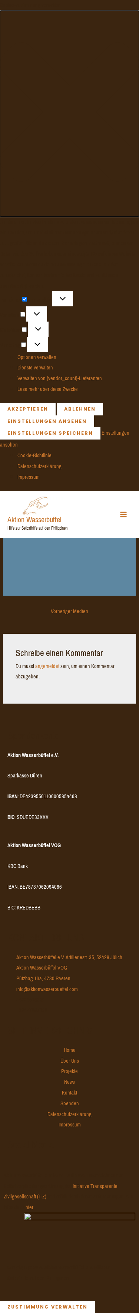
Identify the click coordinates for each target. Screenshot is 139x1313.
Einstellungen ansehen (47, 421)
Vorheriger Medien (69, 611)
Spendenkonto (33, 735)
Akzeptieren (27, 409)
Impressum (28, 477)
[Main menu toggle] (124, 514)
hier (29, 1207)
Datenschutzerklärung (39, 466)
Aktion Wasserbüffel (34, 520)
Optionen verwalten (36, 357)
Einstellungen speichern (50, 433)
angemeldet (47, 666)
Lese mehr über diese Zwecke (47, 389)
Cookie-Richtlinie (34, 455)
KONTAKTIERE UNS (45, 937)
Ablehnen (80, 409)
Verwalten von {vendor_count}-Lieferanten (59, 378)
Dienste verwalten (35, 367)
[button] (69, 114)
